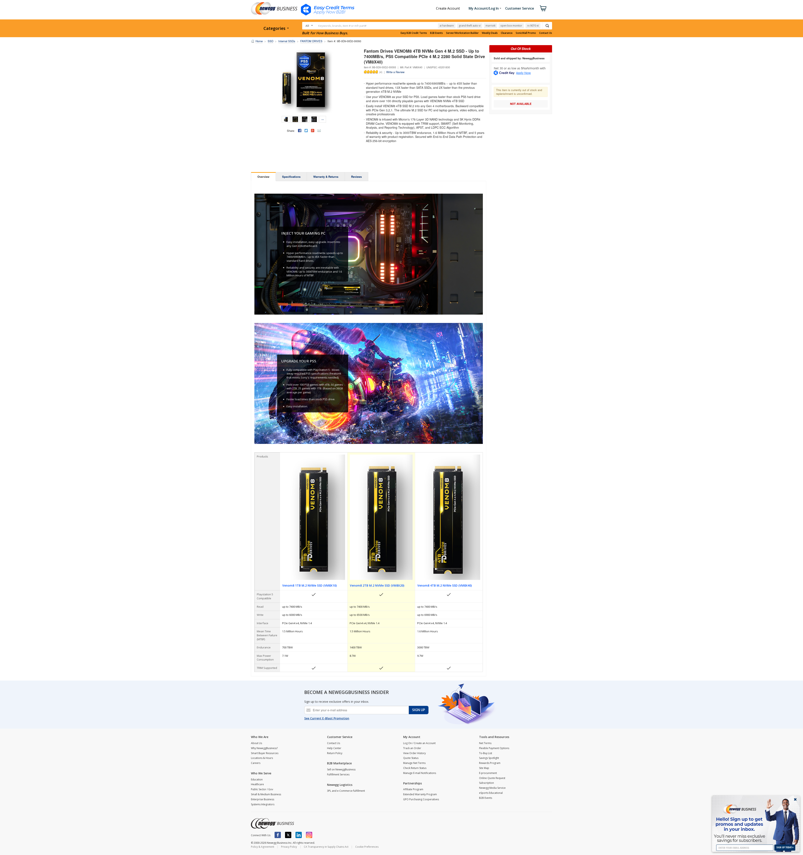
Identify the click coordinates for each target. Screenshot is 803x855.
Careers (255, 763)
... (322, 119)
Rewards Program (489, 763)
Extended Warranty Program (420, 794)
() (380, 72)
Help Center (334, 748)
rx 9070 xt (533, 25)
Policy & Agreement (262, 847)
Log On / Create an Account (419, 743)
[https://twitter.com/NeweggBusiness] (288, 835)
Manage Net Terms (414, 763)
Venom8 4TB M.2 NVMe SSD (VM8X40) (444, 585)
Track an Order (412, 748)
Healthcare (257, 784)
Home (259, 41)
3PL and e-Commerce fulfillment (346, 791)
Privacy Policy (289, 847)
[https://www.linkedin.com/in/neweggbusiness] (298, 835)
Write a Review (395, 72)
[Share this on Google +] (312, 130)
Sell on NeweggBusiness (341, 769)
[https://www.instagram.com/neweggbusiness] (309, 835)
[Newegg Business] (272, 823)
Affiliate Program (413, 789)
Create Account (448, 8)
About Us (256, 743)
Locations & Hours (262, 758)
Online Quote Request (492, 778)
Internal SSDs (286, 41)
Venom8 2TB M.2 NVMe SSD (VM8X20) (377, 585)
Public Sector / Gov (262, 789)
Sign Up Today (784, 847)
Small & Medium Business (266, 794)
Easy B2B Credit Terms (414, 33)
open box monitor (511, 25)
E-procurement (488, 773)
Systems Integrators (262, 804)
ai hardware (447, 25)
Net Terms (485, 743)
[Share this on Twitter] (306, 130)
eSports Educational (491, 793)
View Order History (414, 753)
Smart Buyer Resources (264, 753)
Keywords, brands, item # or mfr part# (342, 26)
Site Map (484, 768)
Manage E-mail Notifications (419, 773)
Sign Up (418, 710)
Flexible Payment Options (494, 748)
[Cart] (543, 8)
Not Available (521, 104)
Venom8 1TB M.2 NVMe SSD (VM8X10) (309, 585)
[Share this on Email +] (319, 130)
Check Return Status (414, 768)
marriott (490, 25)
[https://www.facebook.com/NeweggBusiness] (278, 835)
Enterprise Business (262, 799)
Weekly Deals (490, 33)
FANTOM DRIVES (311, 41)
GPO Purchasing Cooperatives (421, 799)
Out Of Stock (521, 48)
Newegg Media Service (492, 788)
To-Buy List (485, 753)
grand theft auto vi (470, 25)
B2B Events (436, 33)
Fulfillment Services (338, 774)
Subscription (486, 783)
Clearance (507, 33)
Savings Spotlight (489, 758)
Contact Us (545, 33)
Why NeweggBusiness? (264, 748)
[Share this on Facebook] (299, 130)
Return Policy (334, 753)
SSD (270, 41)
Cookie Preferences (366, 847)
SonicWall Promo (526, 33)
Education (257, 779)
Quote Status (410, 758)
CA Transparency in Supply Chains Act (326, 847)
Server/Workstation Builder (462, 33)
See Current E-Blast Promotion (326, 718)
